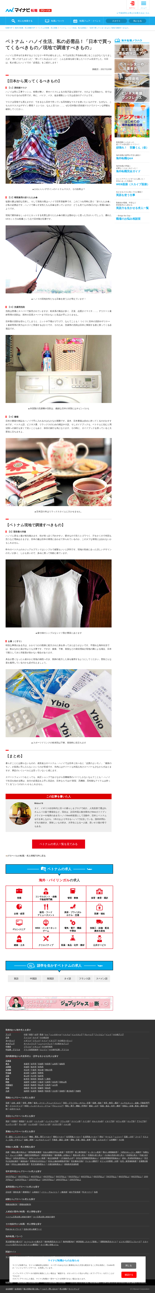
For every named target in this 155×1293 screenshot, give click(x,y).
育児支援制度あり (38, 1164)
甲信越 (8, 1073)
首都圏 (8, 1070)
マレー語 (22, 1124)
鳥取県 (26, 1085)
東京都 (40, 1070)
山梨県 (33, 1073)
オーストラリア (30, 1044)
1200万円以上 (34, 1180)
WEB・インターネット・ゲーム (37, 1106)
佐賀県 (33, 1091)
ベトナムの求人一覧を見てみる (59, 844)
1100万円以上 (20, 1180)
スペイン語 (101, 978)
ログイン (132, 8)
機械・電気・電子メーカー (40, 1137)
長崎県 (40, 1091)
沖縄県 (78, 1091)
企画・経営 (19, 913)
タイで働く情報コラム (49, 1245)
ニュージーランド (45, 1044)
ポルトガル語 (97, 1121)
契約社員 (16, 1192)
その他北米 (44, 1037)
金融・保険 (28, 1140)
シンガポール (55, 1034)
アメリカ (27, 1037)
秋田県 (48, 1064)
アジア (8, 1034)
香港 (41, 1034)
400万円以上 (36, 1177)
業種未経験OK (25, 1204)
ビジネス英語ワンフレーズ (130, 1242)
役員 (96, 1192)
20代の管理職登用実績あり (87, 1158)
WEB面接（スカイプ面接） (87, 1242)
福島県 (62, 1064)
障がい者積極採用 (110, 1152)
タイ (47, 1034)
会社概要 (9, 1289)
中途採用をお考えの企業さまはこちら (134, 13)
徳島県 (26, 1088)
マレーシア (88, 1034)
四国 (7, 1088)
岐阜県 (26, 1079)
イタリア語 (109, 1121)
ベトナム (66, 1034)
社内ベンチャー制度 (37, 1158)
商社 (101, 1137)
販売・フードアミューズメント (46, 913)
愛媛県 (40, 1088)
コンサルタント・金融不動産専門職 (46, 897)
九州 (7, 1091)
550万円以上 (73, 1177)
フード (138, 1137)
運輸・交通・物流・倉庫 (80, 1140)
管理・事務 (73, 898)
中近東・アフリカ (13, 1050)
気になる (137, 21)
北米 (7, 1037)
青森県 (26, 1064)
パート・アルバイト (49, 1192)
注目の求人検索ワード (33, 1229)
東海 (7, 1079)
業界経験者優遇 (34, 1152)
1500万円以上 (75, 1180)
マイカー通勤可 (91, 1161)
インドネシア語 (51, 1121)
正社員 (8, 1192)
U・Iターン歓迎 (94, 1152)
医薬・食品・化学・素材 (72, 945)
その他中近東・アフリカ (59, 1050)
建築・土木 (19, 945)
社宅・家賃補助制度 (128, 1161)
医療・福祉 (99, 913)
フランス (36, 1041)
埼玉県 (26, 1070)
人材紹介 (35, 1192)
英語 (16, 978)
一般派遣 (63, 1192)
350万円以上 (23, 1177)
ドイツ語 (86, 1121)
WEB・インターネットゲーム (46, 929)
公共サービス (99, 945)
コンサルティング (42, 1140)
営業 (19, 898)
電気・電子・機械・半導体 (76, 1106)
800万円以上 (124, 1177)
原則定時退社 (46, 1155)
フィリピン (99, 1034)
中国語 (33, 978)
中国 (25, 1034)
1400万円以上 (61, 1180)
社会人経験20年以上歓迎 (53, 1152)
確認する (129, 1275)
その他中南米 (47, 1047)
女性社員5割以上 (20, 1158)
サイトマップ (73, 1289)
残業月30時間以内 (31, 1155)
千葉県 (33, 1070)
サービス (108, 1137)
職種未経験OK (11, 1204)
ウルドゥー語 (44, 1124)
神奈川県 (48, 1070)
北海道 (8, 1061)
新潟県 (26, 1073)
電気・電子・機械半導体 (72, 929)
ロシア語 (131, 1121)
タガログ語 (56, 1124)
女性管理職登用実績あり (110, 1158)
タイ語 (67, 978)
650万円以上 (99, 1177)
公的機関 (112, 1140)
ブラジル (27, 1047)
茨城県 (26, 1067)
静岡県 (33, 1079)
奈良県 (55, 1082)
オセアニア (10, 1044)
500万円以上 (61, 1177)
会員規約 (18, 1289)
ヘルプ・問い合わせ (49, 1289)
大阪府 (40, 1082)
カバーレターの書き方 (33, 1242)
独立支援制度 (53, 1158)
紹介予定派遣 (74, 1192)
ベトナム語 (38, 1121)
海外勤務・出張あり (62, 1155)
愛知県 (40, 1079)
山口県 (55, 1085)
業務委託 (26, 1192)
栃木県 (33, 1067)
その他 (121, 1140)
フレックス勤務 (16, 1155)
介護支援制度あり (55, 1164)
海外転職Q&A (68, 1242)
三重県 (48, 1079)
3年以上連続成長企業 (20, 1164)
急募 (7, 1152)
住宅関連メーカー (73, 1137)
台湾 (36, 1034)
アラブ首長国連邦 (31, 1050)
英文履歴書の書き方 (14, 1242)
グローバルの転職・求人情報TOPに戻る (26, 855)
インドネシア (77, 1034)
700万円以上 (111, 1177)
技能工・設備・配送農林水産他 (99, 929)
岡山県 (40, 1085)
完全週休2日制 (77, 1161)
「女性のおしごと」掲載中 (130, 1152)
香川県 (33, 1088)
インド (108, 1034)
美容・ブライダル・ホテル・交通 (76, 1103)
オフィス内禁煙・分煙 (109, 1161)
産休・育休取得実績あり (132, 1158)
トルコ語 (67, 1124)
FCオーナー (87, 1192)
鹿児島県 (70, 1091)
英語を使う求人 (79, 1155)
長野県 (40, 1073)
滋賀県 (26, 1082)
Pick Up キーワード (13, 1229)
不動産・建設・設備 (60, 1140)
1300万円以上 (48, 1180)
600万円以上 (86, 1177)
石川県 (33, 1076)
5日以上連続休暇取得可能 (58, 1161)
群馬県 (40, 1067)
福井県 (40, 1076)
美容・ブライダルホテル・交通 (72, 913)
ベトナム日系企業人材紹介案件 (18, 1217)
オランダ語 (120, 1121)
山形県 (55, 1064)
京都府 (33, 1082)
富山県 (26, 1076)
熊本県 (48, 1091)
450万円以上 (48, 1177)
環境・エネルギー (99, 1140)
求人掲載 (63, 1289)
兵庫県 (48, 1082)
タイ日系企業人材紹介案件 (44, 1217)
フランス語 (84, 978)
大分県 (55, 1091)
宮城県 (40, 1064)
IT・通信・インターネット (16, 1137)
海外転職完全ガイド (52, 1242)
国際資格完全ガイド (108, 1242)
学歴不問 (69, 1152)
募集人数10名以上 (18, 1152)
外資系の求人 (131, 1155)
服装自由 (24, 1161)
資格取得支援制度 (71, 1164)
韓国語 (50, 978)
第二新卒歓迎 (80, 1152)
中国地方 (9, 1085)
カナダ (35, 1037)
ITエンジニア (19, 929)
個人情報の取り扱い (31, 1289)
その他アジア (118, 1034)
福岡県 (26, 1091)
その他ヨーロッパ (65, 1041)
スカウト (116, 21)
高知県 (48, 1088)
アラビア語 (141, 1121)
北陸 (7, 1076)
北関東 (8, 1067)
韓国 (31, 1034)
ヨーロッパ (10, 1041)
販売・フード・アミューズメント (47, 1103)
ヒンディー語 (11, 1124)
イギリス (27, 1041)
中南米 (8, 1047)
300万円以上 (11, 1177)
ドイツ (44, 1041)
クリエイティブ (46, 945)
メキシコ (36, 1047)
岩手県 (33, 1064)
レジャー (118, 1137)
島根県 (33, 1085)
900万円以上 (136, 1177)
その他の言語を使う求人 (114, 1155)
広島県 (48, 1085)
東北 (7, 1064)
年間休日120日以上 (38, 1161)
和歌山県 (63, 1082)
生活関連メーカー (90, 1137)
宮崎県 (62, 1091)
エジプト (43, 1050)
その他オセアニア (61, 1044)
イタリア (52, 1041)
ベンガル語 (32, 1124)
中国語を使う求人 (95, 1155)
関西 (7, 1082)
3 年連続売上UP (67, 1158)
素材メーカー (58, 1137)
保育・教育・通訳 (99, 898)
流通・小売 (128, 1137)
